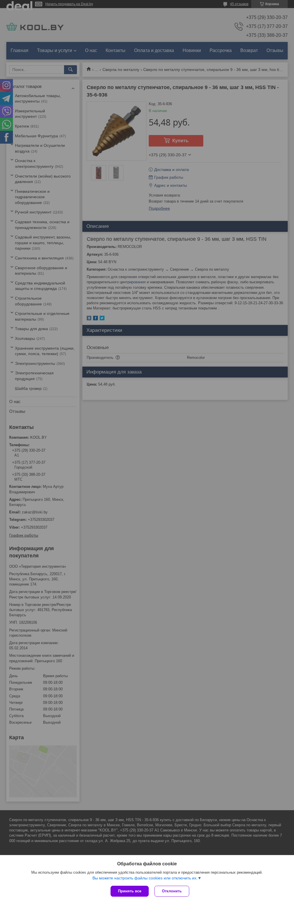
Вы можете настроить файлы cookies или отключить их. (145, 878)
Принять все (129, 891)
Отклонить (172, 891)
